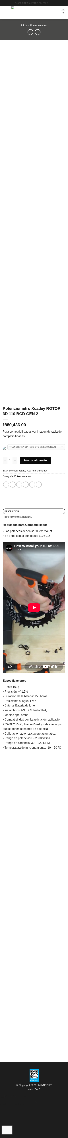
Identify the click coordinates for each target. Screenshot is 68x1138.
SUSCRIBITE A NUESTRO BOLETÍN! (31, 3)
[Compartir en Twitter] (19, 485)
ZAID (37, 1089)
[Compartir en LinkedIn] (39, 485)
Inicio (24, 25)
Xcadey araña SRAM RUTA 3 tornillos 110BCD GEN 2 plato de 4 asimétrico (34, 1042)
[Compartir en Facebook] (13, 485)
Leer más (34, 841)
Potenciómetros (38, 25)
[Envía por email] (26, 485)
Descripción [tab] (12, 511)
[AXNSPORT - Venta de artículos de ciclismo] (33, 12)
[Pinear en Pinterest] (32, 485)
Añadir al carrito (35, 460)
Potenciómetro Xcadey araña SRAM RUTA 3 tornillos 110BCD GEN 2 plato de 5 (34, 943)
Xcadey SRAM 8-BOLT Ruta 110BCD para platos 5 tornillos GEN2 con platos (34, 831)
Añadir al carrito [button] (34, 954)
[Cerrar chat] (36, 1102)
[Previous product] (37, 32)
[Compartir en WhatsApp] (6, 485)
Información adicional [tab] (18, 517)
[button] (51, 3)
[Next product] (30, 32)
